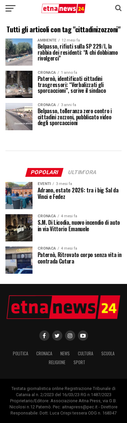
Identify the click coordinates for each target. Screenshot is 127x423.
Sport (79, 362)
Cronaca (44, 353)
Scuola (107, 353)
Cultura (85, 353)
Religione (57, 362)
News (65, 353)
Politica (20, 353)
